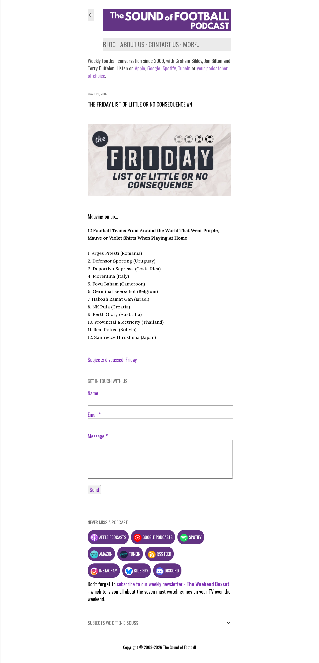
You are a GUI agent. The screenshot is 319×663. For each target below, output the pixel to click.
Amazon (105, 554)
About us (132, 44)
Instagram (107, 570)
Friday (131, 359)
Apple (140, 68)
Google (153, 68)
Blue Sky (140, 570)
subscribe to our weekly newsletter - (173, 584)
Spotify (169, 68)
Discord (171, 570)
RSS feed (163, 554)
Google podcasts (157, 537)
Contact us (164, 44)
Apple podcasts (112, 537)
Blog (109, 44)
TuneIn (184, 68)
